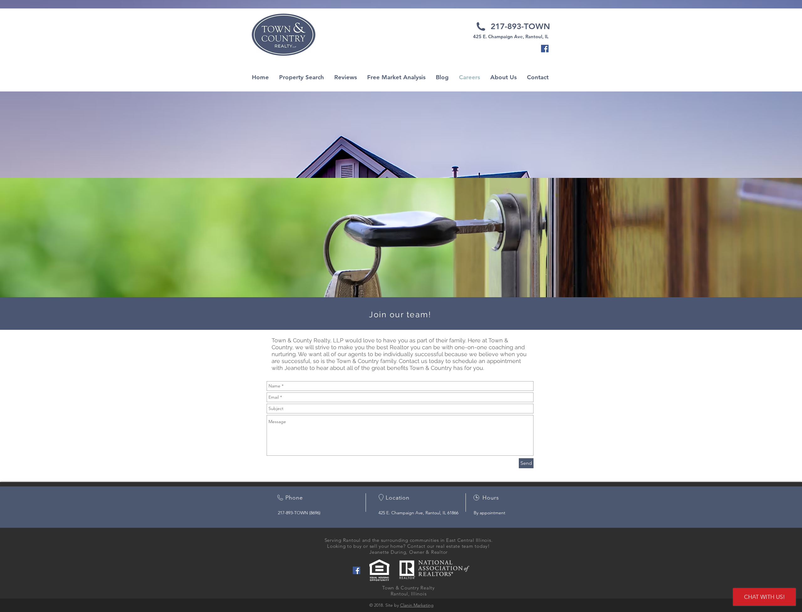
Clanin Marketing (417, 605)
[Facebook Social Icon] (545, 48)
